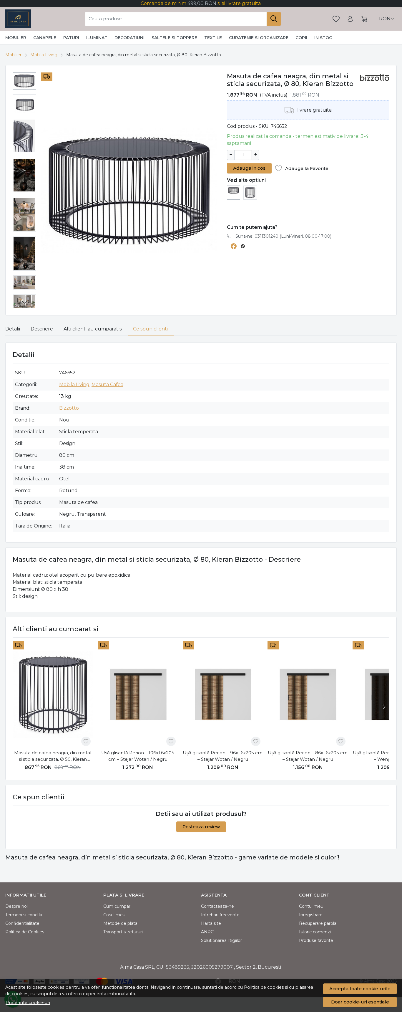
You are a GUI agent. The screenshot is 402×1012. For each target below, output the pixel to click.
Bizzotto (69, 408)
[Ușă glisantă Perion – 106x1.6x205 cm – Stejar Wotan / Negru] (138, 694)
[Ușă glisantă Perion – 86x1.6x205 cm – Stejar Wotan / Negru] (308, 694)
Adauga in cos (249, 168)
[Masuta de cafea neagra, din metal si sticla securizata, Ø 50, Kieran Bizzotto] (250, 192)
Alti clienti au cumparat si (93, 329)
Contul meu (311, 906)
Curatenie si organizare (258, 37)
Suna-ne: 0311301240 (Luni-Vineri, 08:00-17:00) (283, 236)
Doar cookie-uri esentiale (360, 1002)
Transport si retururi (123, 932)
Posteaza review (201, 826)
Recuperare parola (317, 923)
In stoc (323, 37)
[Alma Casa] (18, 19)
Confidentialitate (22, 923)
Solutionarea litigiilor (221, 940)
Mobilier (15, 37)
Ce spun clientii (151, 329)
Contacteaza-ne (217, 906)
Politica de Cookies (24, 932)
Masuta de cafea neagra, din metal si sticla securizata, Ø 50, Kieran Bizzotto (52, 756)
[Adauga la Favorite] (86, 741)
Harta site (211, 923)
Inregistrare (311, 914)
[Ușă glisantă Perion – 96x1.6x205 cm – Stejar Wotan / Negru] (223, 694)
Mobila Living (43, 54)
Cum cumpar (116, 906)
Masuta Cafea (107, 384)
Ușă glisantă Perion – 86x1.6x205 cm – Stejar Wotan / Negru (308, 756)
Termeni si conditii (23, 914)
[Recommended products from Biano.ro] (277, 211)
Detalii (12, 329)
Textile (213, 37)
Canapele (44, 37)
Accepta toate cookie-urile (360, 988)
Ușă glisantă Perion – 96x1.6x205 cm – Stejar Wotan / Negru (223, 756)
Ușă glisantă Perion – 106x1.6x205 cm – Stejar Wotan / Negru (137, 756)
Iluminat (96, 37)
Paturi (71, 37)
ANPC (207, 932)
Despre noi (16, 906)
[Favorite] (336, 19)
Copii (301, 37)
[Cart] (364, 19)
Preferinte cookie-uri (28, 1002)
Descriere (42, 329)
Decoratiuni (129, 37)
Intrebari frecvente (220, 914)
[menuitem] (24, 81)
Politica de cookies (264, 987)
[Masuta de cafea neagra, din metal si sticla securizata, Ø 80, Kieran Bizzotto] (233, 190)
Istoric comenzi (315, 932)
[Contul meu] (350, 19)
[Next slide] (24, 302)
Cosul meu (114, 914)
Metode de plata (120, 923)
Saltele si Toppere (174, 37)
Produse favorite (316, 940)
